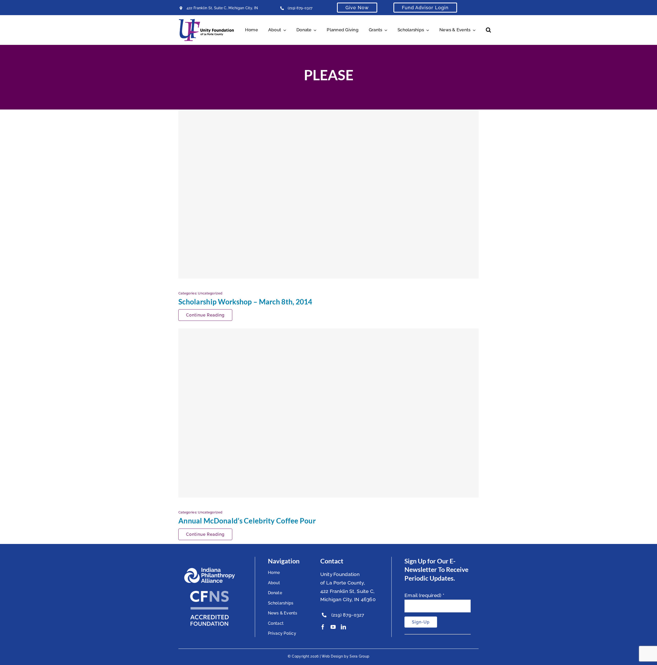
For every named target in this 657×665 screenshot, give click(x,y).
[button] (488, 30)
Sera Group (359, 656)
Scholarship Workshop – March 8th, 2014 (245, 301)
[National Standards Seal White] (209, 593)
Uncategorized (210, 293)
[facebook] (322, 627)
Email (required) (424, 595)
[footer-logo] (209, 569)
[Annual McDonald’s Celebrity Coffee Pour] (328, 413)
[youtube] (333, 627)
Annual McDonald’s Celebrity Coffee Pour (247, 520)
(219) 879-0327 (300, 8)
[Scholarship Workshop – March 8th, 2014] (328, 194)
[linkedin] (343, 627)
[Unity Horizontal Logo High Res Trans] (206, 21)
